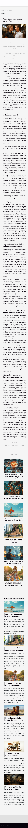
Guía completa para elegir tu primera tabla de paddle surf (14, 519)
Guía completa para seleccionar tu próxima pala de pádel (13, 498)
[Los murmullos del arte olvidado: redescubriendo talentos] (14, 779)
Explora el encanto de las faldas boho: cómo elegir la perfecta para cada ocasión (13, 583)
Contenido (15, 43)
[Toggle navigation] (3, 2)
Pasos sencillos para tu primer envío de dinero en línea (13, 562)
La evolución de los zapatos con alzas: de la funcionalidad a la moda (13, 541)
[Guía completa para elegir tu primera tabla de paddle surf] (13, 510)
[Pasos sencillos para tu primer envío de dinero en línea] (13, 553)
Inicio (2, 10)
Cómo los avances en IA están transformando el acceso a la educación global (14, 476)
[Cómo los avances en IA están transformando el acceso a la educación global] (13, 466)
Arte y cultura (8, 10)
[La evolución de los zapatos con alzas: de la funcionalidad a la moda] (13, 531)
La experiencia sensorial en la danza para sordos (14, 44)
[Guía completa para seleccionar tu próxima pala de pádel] (13, 488)
